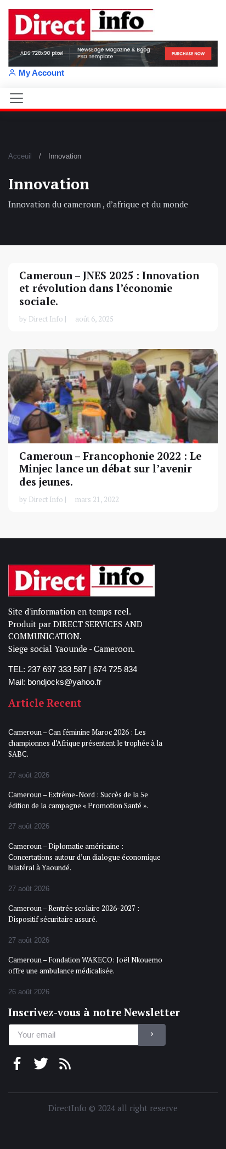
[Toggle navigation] (16, 98)
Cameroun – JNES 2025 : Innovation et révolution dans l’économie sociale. (109, 288)
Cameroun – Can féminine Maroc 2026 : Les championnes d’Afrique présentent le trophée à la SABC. (85, 742)
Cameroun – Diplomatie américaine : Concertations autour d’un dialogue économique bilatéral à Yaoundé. (84, 856)
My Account (41, 72)
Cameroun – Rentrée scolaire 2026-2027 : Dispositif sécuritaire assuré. (73, 913)
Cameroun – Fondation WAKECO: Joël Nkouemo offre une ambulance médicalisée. (85, 965)
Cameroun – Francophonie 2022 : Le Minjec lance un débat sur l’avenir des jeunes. (110, 468)
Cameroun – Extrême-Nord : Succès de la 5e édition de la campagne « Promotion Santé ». (78, 800)
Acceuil (20, 156)
